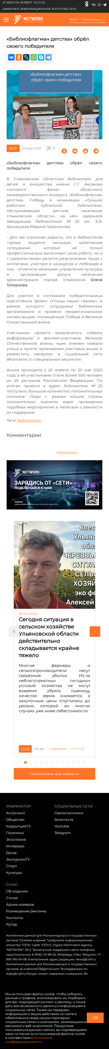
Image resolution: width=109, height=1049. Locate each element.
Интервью (15, 846)
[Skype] (41, 57)
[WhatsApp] (33, 57)
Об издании (17, 891)
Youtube (61, 826)
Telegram (62, 833)
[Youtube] (99, 4)
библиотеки (29, 420)
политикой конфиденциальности (28, 1040)
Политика (15, 833)
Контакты (14, 918)
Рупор (11, 924)
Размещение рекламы (26, 911)
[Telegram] (104, 4)
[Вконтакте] (93, 4)
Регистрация (92, 19)
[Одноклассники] (86, 4)
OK (95, 1017)
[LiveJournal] (26, 57)
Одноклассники (68, 813)
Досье (11, 853)
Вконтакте (63, 819)
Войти (74, 19)
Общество (15, 819)
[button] (14, 631)
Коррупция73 (18, 826)
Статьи (12, 898)
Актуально (15, 813)
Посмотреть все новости (54, 773)
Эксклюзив (16, 839)
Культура (14, 872)
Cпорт (11, 866)
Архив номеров (20, 904)
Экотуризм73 (17, 859)
